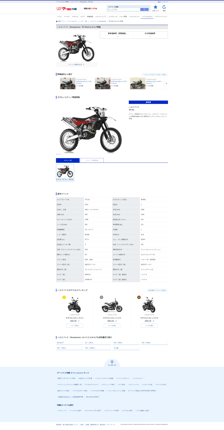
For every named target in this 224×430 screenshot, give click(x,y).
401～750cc (61, 348)
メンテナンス (112, 16)
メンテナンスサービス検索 (104, 378)
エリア (82, 16)
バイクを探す (74, 325)
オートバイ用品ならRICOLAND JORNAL (142, 391)
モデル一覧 (68, 160)
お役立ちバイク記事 (85, 378)
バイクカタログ (147, 16)
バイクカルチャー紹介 (80, 391)
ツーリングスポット (123, 378)
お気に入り (155, 10)
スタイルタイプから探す (92, 410)
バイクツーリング (161, 16)
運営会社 (102, 424)
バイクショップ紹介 (108, 384)
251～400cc (146, 343)
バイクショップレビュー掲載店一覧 (69, 384)
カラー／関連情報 (92, 160)
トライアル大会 (160, 384)
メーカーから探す (75, 410)
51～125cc (89, 343)
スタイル (75, 16)
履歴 (164, 10)
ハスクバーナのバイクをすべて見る (155, 74)
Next (166, 83)
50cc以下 (60, 343)
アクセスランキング (91, 384)
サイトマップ (164, 2)
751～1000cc (90, 348)
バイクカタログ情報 (97, 391)
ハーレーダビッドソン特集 (116, 391)
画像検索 (90, 16)
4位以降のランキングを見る (157, 290)
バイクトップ (61, 410)
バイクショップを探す (111, 410)
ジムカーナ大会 (147, 384)
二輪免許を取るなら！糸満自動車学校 (70, 397)
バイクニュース (133, 384)
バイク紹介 (121, 384)
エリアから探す (127, 410)
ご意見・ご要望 (84, 424)
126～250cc (118, 343)
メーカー (67, 16)
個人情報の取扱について (70, 424)
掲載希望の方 (94, 424)
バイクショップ (100, 16)
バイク (59, 16)
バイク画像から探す (142, 410)
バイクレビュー (134, 16)
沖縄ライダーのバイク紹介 (66, 378)
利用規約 (59, 424)
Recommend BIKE (92, 397)
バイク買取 (123, 16)
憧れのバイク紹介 (63, 391)
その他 (116, 348)
